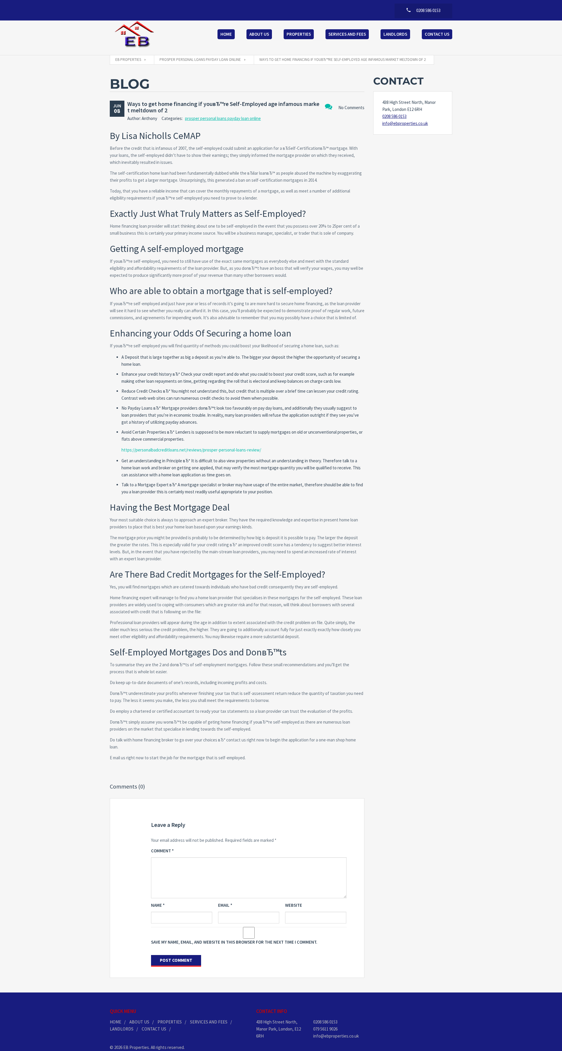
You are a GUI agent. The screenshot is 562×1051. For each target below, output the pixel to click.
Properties (299, 34)
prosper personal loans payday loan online (223, 118)
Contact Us (437, 34)
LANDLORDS (121, 1029)
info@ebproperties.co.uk (405, 123)
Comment (162, 850)
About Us (259, 34)
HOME (115, 1022)
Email (225, 905)
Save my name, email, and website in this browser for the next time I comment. (234, 942)
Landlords (395, 34)
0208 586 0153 (394, 116)
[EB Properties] (135, 35)
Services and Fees (347, 34)
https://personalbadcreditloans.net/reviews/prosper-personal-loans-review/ (191, 450)
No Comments (351, 107)
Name (158, 905)
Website (293, 905)
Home (226, 34)
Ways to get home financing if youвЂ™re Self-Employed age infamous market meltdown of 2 (223, 107)
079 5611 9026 (325, 1029)
